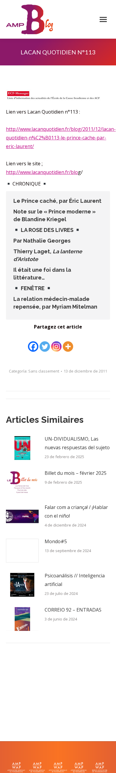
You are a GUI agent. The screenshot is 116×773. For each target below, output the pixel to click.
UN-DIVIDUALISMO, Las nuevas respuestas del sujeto (77, 443)
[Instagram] (56, 342)
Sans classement (43, 371)
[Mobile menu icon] (103, 19)
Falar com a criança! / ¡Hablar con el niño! (76, 511)
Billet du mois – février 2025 (75, 473)
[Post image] (22, 448)
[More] (68, 342)
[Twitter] (45, 342)
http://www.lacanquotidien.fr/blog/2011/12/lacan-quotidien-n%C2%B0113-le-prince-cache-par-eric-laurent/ (61, 138)
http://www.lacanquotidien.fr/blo (42, 172)
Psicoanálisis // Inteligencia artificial (75, 579)
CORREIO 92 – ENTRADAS (73, 610)
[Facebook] (33, 342)
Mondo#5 (56, 541)
